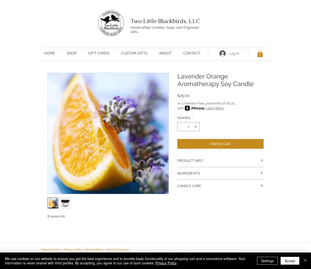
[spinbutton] (188, 126)
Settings (267, 260)
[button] (260, 53)
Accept (290, 260)
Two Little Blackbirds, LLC (165, 21)
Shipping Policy (51, 249)
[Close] (305, 260)
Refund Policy (94, 249)
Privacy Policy (166, 262)
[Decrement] (181, 126)
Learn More (215, 108)
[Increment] (196, 126)
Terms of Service (117, 249)
